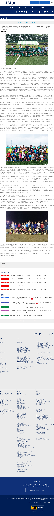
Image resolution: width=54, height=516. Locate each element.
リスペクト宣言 (19, 444)
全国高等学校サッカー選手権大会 (42, 346)
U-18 (1, 348)
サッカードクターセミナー (21, 432)
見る (19, 7)
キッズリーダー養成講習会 (4, 404)
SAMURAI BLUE (2, 343)
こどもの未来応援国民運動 (40, 421)
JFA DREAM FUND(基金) (21, 471)
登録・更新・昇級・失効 (21, 417)
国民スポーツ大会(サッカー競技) (22, 349)
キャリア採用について (44, 502)
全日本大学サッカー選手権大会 (22, 357)
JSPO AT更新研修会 (20, 433)
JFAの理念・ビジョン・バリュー (37, 490)
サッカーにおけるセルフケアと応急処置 (23, 439)
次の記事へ (34, 22)
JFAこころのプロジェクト (40, 419)
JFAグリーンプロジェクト (40, 414)
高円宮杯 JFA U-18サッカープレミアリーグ (44, 343)
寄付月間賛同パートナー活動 (41, 430)
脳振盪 (18, 429)
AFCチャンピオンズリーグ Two (22, 348)
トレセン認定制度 (39, 395)
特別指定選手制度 (39, 404)
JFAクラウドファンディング (22, 469)
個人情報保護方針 (29, 498)
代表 (11, 7)
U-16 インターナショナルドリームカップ (43, 352)
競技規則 (18, 401)
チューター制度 (19, 419)
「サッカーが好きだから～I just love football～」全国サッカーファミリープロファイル (8, 410)
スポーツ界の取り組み (21, 457)
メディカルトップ (20, 428)
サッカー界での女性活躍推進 (41, 416)
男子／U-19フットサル (3, 362)
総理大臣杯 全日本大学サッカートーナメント (24, 358)
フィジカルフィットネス (21, 422)
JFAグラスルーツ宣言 (3, 394)
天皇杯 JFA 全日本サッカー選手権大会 (23, 344)
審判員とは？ (19, 395)
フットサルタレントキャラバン (41, 403)
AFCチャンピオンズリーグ (21, 346)
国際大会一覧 (19, 342)
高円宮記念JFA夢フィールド (41, 409)
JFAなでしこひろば (3, 398)
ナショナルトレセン (39, 396)
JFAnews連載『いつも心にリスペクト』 (23, 454)
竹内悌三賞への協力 (39, 420)
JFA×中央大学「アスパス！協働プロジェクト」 (44, 418)
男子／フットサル (3, 360)
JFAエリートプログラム (40, 398)
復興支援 (3, 265)
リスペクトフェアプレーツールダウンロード (24, 465)
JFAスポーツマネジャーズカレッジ (42, 423)
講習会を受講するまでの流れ (22, 409)
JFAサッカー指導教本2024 (21, 414)
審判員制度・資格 (20, 398)
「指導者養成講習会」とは (21, 408)
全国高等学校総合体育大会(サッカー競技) (43, 347)
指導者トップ (19, 405)
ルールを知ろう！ (3, 414)
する (26, 7)
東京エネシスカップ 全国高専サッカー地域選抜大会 (25, 366)
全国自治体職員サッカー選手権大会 (23, 353)
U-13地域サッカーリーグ (41, 357)
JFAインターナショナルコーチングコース (24, 425)
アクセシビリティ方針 (15, 498)
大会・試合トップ (20, 341)
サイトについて (7, 498)
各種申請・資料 (19, 418)
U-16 (1, 350)
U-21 (1, 345)
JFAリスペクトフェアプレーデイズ (23, 458)
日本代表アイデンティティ (4, 371)
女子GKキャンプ (39, 400)
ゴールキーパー (19, 420)
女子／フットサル (3, 364)
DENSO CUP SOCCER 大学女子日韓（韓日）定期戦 (26, 363)
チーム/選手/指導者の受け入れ (41, 438)
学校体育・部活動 (3, 405)
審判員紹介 (19, 399)
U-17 (1, 349)
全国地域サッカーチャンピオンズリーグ (23, 350)
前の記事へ (20, 22)
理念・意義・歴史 (20, 416)
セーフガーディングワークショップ (23, 463)
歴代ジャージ (2, 372)
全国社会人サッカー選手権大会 (22, 352)
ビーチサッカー (2, 367)
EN (52, 3)
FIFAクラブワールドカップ (21, 368)
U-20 (1, 355)
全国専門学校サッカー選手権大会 (22, 367)
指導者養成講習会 (20, 410)
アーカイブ (27, 502)
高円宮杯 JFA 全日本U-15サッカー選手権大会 (44, 354)
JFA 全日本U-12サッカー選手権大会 (42, 363)
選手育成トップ (38, 393)
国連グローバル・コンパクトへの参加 (42, 429)
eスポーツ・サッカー (3, 369)
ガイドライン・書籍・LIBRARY (22, 441)
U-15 (1, 351)
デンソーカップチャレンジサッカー (23, 360)
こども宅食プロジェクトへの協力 (41, 427)
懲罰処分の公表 (19, 467)
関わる (34, 7)
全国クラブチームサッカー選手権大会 (23, 351)
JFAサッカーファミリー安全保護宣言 (42, 417)
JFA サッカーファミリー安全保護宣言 (23, 445)
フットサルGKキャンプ (40, 402)
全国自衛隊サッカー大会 (21, 354)
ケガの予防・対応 (20, 438)
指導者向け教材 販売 (20, 415)
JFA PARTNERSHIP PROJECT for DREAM (24, 472)
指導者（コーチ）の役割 (21, 406)
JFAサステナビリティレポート (41, 428)
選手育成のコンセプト (40, 394)
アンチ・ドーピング (20, 434)
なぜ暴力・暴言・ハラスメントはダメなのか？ (25, 451)
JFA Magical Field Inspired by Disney (6, 396)
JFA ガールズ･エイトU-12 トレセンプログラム (44, 401)
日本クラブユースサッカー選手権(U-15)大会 (44, 358)
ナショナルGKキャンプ (40, 399)
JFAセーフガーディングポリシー (22, 446)
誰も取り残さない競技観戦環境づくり (42, 415)
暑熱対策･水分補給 (20, 430)
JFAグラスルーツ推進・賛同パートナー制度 (7, 411)
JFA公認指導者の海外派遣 (21, 424)
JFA (37, 391)
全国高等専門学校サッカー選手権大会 (23, 364)
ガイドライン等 (19, 426)
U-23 (1, 344)
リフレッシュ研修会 (20, 412)
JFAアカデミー (38, 406)
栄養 (18, 437)
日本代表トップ (2, 341)
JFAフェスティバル (3, 408)
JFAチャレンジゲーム (3, 399)
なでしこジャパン (3, 353)
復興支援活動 (38, 426)
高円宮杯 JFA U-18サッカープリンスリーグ (44, 344)
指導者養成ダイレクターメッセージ (23, 407)
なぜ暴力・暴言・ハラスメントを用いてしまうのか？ (26, 449)
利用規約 (23, 498)
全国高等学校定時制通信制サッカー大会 (43, 348)
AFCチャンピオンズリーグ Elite (22, 347)
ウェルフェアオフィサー (21, 460)
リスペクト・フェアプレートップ (22, 443)
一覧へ (27, 22)
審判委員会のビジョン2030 (21, 394)
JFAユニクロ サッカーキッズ (4, 395)
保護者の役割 (19, 453)
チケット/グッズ (45, 2)
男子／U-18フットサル (3, 363)
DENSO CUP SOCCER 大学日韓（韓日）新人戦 (25, 362)
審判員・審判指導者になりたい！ (22, 396)
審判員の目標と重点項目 (21, 403)
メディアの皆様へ (35, 502)
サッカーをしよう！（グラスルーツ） (6, 393)
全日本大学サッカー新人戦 (21, 359)
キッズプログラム (3, 403)
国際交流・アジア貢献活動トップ (41, 432)
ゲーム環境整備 (38, 405)
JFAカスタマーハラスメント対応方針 (37, 499)
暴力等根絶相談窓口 (20, 466)
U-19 (1, 346)
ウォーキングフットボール (4, 401)
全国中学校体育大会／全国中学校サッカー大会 (44, 356)
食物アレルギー (19, 436)
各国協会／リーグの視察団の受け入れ (42, 439)
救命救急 (18, 431)
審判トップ (19, 393)
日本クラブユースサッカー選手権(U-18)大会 (44, 349)
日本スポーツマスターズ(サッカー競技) (23, 356)
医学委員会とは (19, 440)
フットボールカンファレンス (22, 413)
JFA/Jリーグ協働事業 (39, 410)
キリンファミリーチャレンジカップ (6, 400)
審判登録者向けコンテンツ (21, 400)
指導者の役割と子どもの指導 (22, 452)
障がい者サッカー (3, 406)
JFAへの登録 (34, 2)
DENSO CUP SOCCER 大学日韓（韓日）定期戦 (25, 361)
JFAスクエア (2, 402)
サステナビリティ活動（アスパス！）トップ (43, 413)
